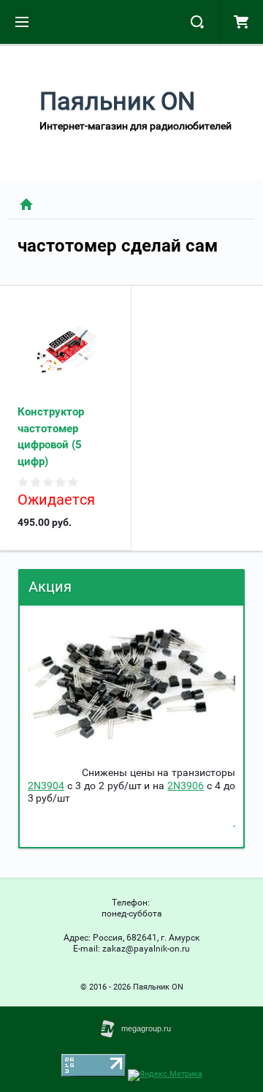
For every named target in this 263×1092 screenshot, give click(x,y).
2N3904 (46, 785)
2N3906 (185, 785)
